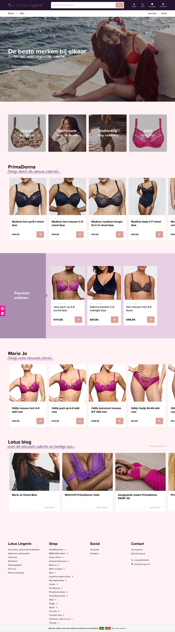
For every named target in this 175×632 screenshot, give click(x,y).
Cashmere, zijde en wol (59, 619)
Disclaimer (12, 561)
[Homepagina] (26, 5)
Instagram (94, 553)
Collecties (12, 557)
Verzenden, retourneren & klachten (24, 549)
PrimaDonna (54, 588)
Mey (51, 572)
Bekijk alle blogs (156, 446)
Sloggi (52, 603)
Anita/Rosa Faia (56, 549)
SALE (22, 13)
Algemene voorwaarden (19, 553)
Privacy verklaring (16, 572)
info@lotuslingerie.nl (142, 564)
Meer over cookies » (119, 628)
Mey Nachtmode (56, 580)
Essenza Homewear (58, 561)
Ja (101, 628)
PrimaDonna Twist (57, 596)
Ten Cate (53, 611)
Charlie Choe (55, 557)
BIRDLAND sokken (57, 553)
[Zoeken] (119, 5)
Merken (11, 13)
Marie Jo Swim (55, 569)
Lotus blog (152, 13)
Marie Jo (53, 565)
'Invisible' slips (55, 615)
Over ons (12, 569)
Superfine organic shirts (60, 576)
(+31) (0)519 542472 (141, 560)
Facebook (94, 549)
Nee (107, 628)
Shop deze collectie (20, 66)
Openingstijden (15, 565)
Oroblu (52, 584)
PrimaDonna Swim (57, 592)
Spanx (52, 607)
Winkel (164, 13)
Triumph (52, 623)
